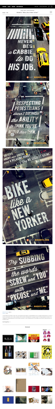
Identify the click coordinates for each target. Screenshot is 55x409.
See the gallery (6, 321)
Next (7, 12)
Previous (4, 12)
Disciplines (4, 6)
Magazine (13, 6)
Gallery (9, 6)
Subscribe (36, 6)
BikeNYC (4, 313)
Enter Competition (19, 6)
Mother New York (6, 312)
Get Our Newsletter (43, 6)
